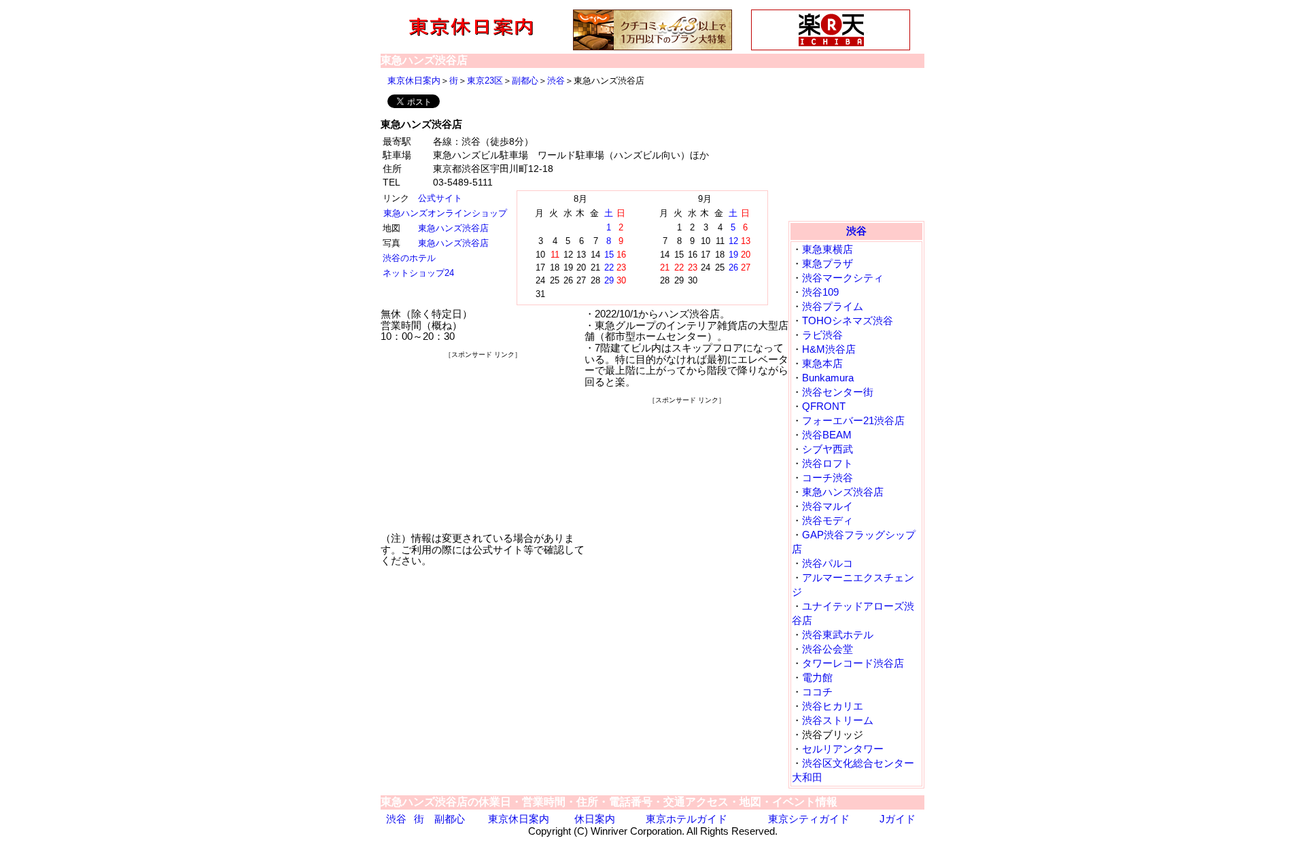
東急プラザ (827, 263)
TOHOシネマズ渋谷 (847, 320)
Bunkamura (828, 377)
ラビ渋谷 (822, 335)
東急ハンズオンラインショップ (445, 213)
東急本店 (822, 363)
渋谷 (556, 80)
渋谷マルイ (827, 506)
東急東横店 (827, 249)
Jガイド (898, 819)
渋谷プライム (832, 306)
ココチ (817, 691)
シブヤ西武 (827, 449)
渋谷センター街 (837, 392)
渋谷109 (820, 292)
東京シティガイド (809, 819)
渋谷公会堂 (827, 649)
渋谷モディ (827, 520)
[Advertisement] (483, 446)
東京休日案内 (413, 80)
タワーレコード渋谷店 (853, 663)
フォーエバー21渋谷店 (853, 420)
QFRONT (824, 406)
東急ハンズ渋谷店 (453, 228)
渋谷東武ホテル (837, 634)
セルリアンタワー (843, 749)
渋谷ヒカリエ (832, 706)
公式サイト (440, 198)
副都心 (525, 80)
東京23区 (485, 80)
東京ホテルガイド (686, 819)
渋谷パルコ (827, 563)
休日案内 (594, 819)
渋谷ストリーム (837, 720)
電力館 (817, 677)
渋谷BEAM (827, 434)
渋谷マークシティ (843, 277)
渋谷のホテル (409, 258)
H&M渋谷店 (829, 349)
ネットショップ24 (418, 273)
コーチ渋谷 (827, 477)
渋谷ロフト (827, 463)
